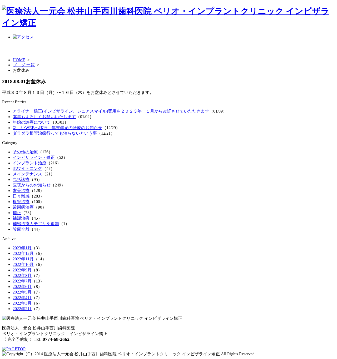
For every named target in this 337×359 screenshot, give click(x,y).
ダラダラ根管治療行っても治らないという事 (55, 133)
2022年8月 (22, 275)
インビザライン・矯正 (34, 157)
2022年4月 (22, 297)
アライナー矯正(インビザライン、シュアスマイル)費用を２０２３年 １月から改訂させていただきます (111, 111)
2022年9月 (22, 270)
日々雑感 (21, 196)
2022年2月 (22, 308)
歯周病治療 (23, 207)
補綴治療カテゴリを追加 (36, 223)
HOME (19, 60)
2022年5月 (22, 292)
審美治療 (21, 190)
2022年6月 (22, 286)
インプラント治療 (29, 163)
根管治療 (21, 201)
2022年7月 (22, 281)
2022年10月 (23, 264)
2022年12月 (23, 253)
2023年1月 (22, 248)
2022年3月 (22, 303)
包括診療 (21, 179)
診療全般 (21, 229)
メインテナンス (27, 174)
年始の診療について (32, 122)
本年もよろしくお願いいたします (44, 116)
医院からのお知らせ (32, 185)
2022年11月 (23, 259)
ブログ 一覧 (24, 65)
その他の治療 (25, 152)
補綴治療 (21, 218)
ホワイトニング (27, 168)
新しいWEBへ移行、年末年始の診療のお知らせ (57, 127)
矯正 (17, 212)
